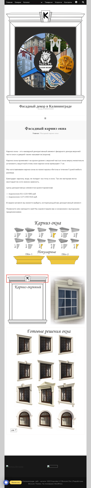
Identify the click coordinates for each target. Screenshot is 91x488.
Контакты (68, 2)
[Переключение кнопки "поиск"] (83, 2)
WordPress (58, 484)
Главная (9, 2)
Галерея (18, 2)
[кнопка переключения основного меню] (45, 118)
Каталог (26, 2)
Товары (48, 2)
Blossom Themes (34, 484)
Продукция (36, 2)
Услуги (57, 2)
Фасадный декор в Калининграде (45, 106)
